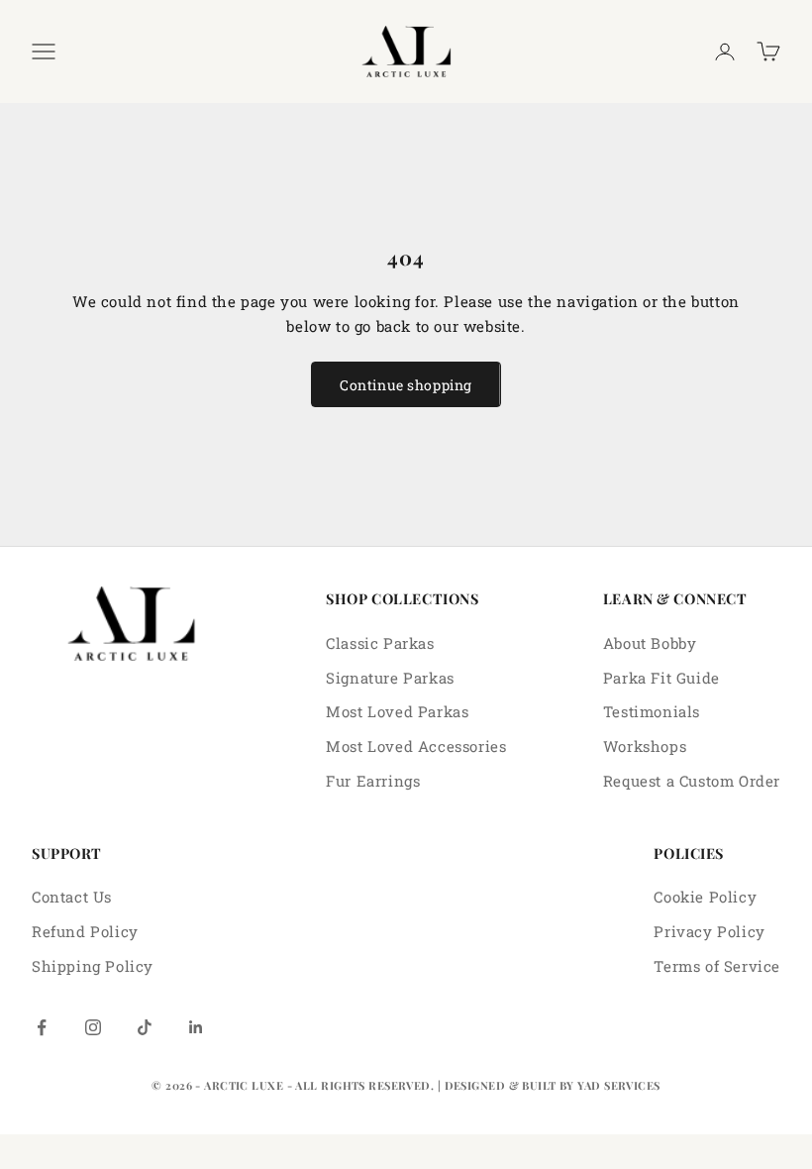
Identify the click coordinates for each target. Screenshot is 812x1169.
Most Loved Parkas (397, 711)
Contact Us (72, 896)
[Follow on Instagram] (93, 1027)
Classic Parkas (380, 643)
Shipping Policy (92, 966)
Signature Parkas (390, 678)
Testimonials (651, 711)
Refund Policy (85, 931)
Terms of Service (717, 966)
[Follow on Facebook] (41, 1027)
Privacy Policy (709, 931)
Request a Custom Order (691, 781)
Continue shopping (406, 384)
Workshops (644, 746)
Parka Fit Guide (661, 678)
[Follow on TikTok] (144, 1027)
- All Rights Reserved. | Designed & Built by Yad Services (473, 1085)
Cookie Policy (705, 896)
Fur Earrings (373, 781)
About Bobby (650, 643)
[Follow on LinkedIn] (196, 1027)
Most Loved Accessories (416, 746)
